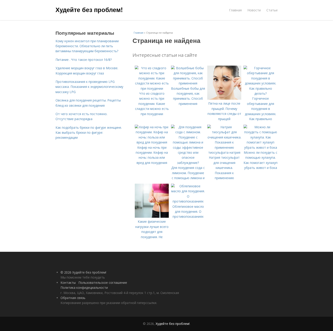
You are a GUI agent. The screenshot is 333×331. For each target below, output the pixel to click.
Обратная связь (72, 298)
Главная (235, 10)
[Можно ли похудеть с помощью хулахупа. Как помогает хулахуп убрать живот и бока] (261, 147)
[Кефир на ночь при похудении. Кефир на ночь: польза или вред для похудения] (152, 142)
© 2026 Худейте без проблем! (83, 272)
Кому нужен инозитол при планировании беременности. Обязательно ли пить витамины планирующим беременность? (87, 46)
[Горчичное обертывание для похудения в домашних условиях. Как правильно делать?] (261, 93)
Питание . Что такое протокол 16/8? (84, 59)
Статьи (272, 10)
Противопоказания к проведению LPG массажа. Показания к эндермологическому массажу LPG (89, 86)
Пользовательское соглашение (102, 282)
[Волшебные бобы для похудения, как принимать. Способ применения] (188, 83)
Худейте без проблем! (89, 9)
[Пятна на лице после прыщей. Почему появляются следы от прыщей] (224, 98)
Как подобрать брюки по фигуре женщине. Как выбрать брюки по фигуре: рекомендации (89, 132)
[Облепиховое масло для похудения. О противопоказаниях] (188, 201)
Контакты (68, 282)
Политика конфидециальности (84, 287)
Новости (254, 10)
